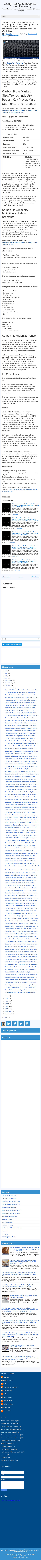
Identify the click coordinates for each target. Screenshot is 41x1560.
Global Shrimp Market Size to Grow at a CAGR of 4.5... (21, 863)
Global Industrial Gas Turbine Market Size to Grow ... (20, 872)
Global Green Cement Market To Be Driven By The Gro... (21, 743)
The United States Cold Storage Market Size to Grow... (21, 957)
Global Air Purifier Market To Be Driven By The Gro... (20, 883)
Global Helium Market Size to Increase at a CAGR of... (21, 827)
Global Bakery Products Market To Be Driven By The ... (21, 877)
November (8, 683)
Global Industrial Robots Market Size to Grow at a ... (20, 855)
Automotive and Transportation (11, 1204)
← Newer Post (6, 577)
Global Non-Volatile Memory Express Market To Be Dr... (21, 898)
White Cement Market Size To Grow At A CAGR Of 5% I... (21, 817)
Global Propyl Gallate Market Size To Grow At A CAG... (21, 875)
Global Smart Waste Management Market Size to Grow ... (22, 774)
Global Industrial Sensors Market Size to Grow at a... (20, 723)
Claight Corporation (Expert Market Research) (20, 5)
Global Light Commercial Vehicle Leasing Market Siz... (21, 985)
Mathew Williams (8, 1404)
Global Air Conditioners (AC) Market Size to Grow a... (21, 911)
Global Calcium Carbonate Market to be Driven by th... (21, 781)
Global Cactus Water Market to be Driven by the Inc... (20, 832)
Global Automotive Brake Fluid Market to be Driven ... (21, 845)
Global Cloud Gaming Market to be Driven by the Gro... (21, 733)
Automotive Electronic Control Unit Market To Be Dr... (20, 700)
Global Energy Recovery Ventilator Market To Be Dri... (20, 969)
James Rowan (7, 1397)
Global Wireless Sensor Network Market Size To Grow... (21, 697)
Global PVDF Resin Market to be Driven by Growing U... (21, 959)
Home (21, 577)
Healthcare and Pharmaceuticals (11, 1228)
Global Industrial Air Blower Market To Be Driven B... (20, 776)
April (6, 1006)
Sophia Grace (7, 1407)
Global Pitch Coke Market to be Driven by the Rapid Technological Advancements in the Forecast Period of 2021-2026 (24, 561)
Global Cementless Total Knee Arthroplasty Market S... (21, 692)
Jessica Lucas (7, 1400)
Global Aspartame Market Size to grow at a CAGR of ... (21, 934)
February (8, 1011)
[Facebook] (15, 1026)
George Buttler (7, 1390)
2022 (5, 678)
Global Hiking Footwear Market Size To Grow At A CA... (21, 900)
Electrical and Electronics (9, 1216)
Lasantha (32, 1554)
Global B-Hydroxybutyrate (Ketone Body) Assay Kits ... (21, 835)
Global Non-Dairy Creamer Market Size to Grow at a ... (21, 949)
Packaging (5, 1234)
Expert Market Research (10, 1387)
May (6, 1003)
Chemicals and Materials (9, 1207)
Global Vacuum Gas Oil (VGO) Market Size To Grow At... (21, 916)
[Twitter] (21, 1026)
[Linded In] (9, 1026)
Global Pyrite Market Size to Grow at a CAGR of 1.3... (20, 880)
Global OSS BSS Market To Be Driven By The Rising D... (21, 972)
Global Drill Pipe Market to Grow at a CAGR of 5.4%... (20, 913)
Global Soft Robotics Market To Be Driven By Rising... (21, 792)
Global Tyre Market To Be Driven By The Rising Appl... (21, 725)
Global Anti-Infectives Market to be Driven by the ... (20, 858)
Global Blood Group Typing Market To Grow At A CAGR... (22, 939)
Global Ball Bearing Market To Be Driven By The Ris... (20, 810)
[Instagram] (3, 1026)
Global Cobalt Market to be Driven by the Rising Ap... (20, 838)
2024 (5, 673)
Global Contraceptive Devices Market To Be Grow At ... (21, 936)
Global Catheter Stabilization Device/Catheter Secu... (20, 903)
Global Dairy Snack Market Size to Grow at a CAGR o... (21, 870)
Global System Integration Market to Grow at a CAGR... (21, 954)
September (8, 688)
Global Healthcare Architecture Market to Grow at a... (21, 951)
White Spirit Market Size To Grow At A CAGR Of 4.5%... (21, 822)
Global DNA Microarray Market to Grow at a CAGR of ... (21, 923)
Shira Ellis (9, 34)
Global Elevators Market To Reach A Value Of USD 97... (21, 921)
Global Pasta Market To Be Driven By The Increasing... (21, 769)
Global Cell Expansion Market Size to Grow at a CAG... (21, 893)
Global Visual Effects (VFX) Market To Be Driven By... (20, 746)
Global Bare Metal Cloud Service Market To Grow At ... (21, 941)
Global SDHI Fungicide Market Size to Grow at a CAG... (21, 802)
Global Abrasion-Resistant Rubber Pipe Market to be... (21, 720)
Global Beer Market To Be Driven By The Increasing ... (20, 815)
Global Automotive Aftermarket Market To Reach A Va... (21, 766)
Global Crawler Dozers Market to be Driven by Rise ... (21, 756)
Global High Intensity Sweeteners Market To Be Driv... (21, 794)
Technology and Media (8, 1237)
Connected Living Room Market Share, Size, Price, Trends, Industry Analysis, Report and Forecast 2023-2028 (23, 1261)
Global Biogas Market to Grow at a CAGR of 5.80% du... (21, 715)
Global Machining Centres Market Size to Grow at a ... (21, 840)
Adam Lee (6, 1377)
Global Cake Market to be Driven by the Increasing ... (20, 830)
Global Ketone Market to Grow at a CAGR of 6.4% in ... (21, 928)
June (6, 1001)
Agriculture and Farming (9, 1198)
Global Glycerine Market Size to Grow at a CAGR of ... (21, 987)
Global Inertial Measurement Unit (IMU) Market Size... (21, 843)
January (7, 1014)
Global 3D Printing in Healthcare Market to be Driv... (20, 738)
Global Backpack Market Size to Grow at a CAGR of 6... (21, 908)
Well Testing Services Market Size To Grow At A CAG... (21, 820)
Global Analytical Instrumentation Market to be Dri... (20, 861)
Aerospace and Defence (9, 1195)
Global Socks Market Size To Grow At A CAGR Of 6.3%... (22, 918)
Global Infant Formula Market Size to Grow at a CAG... (21, 690)
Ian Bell (5, 1394)
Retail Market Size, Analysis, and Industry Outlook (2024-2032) (22, 1346)
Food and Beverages (8, 1225)
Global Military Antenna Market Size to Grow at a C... (20, 812)
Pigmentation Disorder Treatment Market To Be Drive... (21, 705)
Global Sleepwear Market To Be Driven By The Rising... (21, 728)
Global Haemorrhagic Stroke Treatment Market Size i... (21, 751)
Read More (15, 514)
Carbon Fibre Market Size (15, 63)
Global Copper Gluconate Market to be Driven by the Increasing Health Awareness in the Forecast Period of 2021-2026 (25, 505)
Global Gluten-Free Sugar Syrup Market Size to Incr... (20, 990)
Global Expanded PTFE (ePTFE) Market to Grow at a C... (21, 931)
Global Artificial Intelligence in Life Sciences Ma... (19, 718)
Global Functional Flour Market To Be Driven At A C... (20, 885)
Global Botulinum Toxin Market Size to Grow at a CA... (21, 764)
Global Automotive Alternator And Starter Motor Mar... (21, 944)
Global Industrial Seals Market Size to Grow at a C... (20, 797)
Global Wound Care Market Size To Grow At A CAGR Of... (22, 825)
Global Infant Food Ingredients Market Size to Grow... (21, 713)
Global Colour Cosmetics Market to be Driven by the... (21, 730)
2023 (5, 676)
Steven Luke (7, 1411)
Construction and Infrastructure (11, 1210)
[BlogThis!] (5, 497)
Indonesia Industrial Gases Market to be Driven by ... (20, 992)
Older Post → (35, 577)
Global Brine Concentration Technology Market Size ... (21, 807)
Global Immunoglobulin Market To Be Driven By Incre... (21, 789)
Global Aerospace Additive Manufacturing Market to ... (21, 964)
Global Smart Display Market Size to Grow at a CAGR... (21, 799)
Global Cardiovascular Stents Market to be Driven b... (21, 759)
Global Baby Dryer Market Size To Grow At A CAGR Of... (21, 761)
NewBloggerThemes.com (20, 1557)
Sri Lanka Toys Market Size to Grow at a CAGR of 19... (21, 895)
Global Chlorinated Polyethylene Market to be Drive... (20, 736)
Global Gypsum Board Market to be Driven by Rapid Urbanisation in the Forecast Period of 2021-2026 (17, 1285)
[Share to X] (7, 497)
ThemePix (14, 1554)
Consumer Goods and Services (11, 1213)
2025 (5, 670)
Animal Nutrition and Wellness (11, 1201)
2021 (5, 1017)
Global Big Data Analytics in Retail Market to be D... (20, 771)
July (6, 998)
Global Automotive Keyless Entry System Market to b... (21, 974)
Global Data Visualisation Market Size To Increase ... (20, 946)
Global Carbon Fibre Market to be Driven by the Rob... (21, 741)
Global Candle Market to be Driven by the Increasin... (20, 779)
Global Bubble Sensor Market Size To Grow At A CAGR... (22, 853)
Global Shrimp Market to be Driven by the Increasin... (20, 695)
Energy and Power (7, 1219)
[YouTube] (27, 1026)
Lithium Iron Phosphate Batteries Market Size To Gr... (20, 702)
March (7, 1008)
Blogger (24, 1551)
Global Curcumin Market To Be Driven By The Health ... (21, 982)
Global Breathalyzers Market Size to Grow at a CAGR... (21, 804)
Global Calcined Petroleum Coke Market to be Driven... (21, 787)
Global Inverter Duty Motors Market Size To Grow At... (21, 748)
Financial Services (7, 1222)
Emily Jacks (6, 1384)
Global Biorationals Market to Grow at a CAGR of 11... (21, 977)
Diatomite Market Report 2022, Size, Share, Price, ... (20, 710)
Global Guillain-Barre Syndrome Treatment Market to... (21, 962)
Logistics (4, 1231)
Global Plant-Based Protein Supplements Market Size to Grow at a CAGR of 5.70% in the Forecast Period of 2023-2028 (24, 1249)
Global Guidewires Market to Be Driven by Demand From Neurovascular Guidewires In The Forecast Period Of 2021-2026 (19, 1274)
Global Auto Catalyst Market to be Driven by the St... (20, 850)
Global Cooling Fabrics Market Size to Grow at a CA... (21, 890)
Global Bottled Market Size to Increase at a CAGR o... (21, 979)
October (7, 685)
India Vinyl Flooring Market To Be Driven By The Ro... (20, 708)
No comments (14, 36)
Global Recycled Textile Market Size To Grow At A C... (21, 888)
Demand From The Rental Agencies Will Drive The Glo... (21, 967)
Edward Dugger (8, 1380)
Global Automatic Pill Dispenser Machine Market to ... (21, 848)
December (8, 680)
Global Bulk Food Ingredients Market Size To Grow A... (21, 906)
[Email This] (3, 497)
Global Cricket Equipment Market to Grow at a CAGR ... (21, 753)
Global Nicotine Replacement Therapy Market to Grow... (21, 926)
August (7, 996)
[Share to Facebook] (9, 497)
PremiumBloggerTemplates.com (20, 1556)
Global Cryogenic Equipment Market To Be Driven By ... (21, 784)
